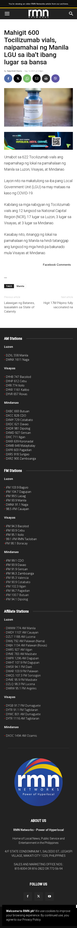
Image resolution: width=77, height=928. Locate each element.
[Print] (46, 78)
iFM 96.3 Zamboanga (20, 573)
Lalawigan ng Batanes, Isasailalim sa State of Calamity (19, 307)
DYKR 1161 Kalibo (17, 390)
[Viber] (55, 78)
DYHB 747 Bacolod (18, 377)
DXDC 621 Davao (17, 424)
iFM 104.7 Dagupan (18, 492)
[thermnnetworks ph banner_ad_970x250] (38, 141)
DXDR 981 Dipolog (18, 428)
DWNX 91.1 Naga (17, 504)
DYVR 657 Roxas (16, 394)
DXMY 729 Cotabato (19, 420)
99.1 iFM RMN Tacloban (21, 539)
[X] (18, 78)
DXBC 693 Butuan (17, 411)
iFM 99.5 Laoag (16, 496)
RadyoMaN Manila (14, 71)
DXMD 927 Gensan (18, 433)
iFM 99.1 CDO (15, 560)
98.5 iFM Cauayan (17, 509)
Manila (20, 286)
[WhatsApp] (27, 78)
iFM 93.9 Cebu (15, 530)
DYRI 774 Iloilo (15, 385)
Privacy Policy (31, 919)
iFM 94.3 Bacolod (17, 526)
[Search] (71, 13)
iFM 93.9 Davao (16, 565)
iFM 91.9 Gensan (17, 569)
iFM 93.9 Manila (16, 500)
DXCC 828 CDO (16, 415)
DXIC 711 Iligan (15, 437)
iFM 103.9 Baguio (17, 487)
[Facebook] (8, 78)
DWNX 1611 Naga (17, 359)
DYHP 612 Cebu (16, 381)
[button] (7, 13)
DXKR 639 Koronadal (19, 441)
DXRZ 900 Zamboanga (21, 458)
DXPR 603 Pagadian (19, 450)
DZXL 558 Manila (17, 355)
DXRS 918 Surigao (17, 454)
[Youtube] (49, 896)
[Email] (36, 78)
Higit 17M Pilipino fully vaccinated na (58, 305)
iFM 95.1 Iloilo (15, 535)
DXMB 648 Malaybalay (20, 446)
